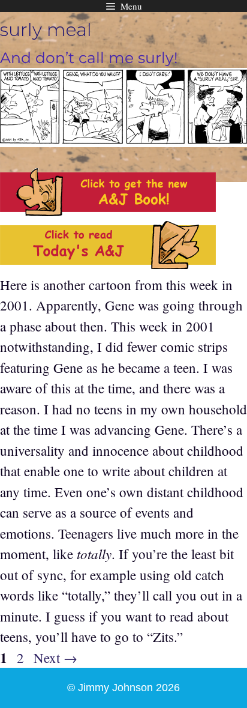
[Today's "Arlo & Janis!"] (108, 264)
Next (55, 658)
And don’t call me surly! (89, 58)
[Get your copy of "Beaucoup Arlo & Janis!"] (108, 211)
